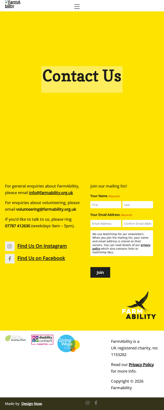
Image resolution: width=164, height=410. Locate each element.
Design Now (31, 403)
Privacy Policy (141, 364)
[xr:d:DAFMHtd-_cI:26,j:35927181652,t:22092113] (16, 338)
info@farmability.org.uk (51, 192)
